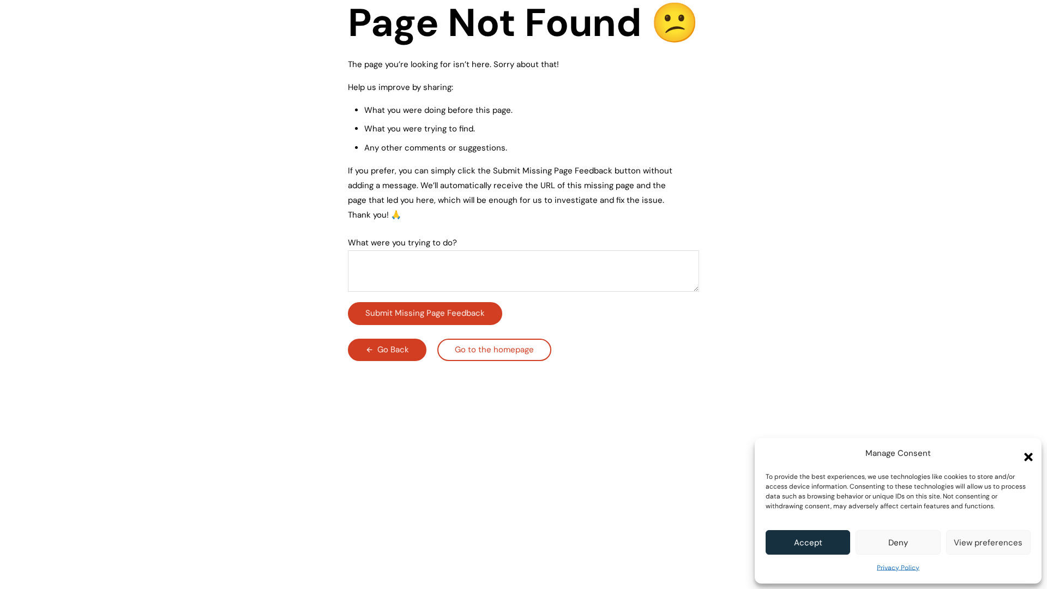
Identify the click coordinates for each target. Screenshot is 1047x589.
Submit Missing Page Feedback (425, 313)
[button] (1025, 453)
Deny (898, 542)
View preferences (988, 542)
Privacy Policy (898, 567)
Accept (808, 542)
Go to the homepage (494, 349)
